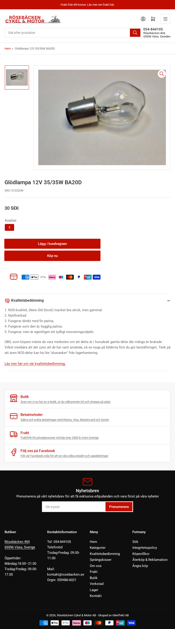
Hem (8, 48)
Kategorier (98, 548)
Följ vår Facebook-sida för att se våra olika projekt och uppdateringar (64, 455)
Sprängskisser (100, 560)
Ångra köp (140, 566)
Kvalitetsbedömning (105, 554)
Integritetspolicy (144, 548)
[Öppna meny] (165, 19)
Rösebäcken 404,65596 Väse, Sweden (156, 34)
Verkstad (96, 584)
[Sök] (135, 33)
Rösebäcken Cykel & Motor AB (76, 615)
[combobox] (73, 32)
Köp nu (52, 256)
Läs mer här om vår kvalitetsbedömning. (35, 364)
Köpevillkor (140, 554)
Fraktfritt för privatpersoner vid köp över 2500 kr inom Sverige (60, 437)
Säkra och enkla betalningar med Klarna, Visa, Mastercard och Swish (65, 419)
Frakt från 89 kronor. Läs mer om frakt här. (87, 4)
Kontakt (96, 596)
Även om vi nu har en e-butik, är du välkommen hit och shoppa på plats (66, 401)
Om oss (96, 566)
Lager (94, 590)
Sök (135, 542)
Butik (94, 578)
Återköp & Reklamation (149, 560)
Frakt (94, 572)
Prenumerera (119, 507)
